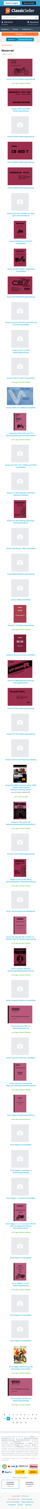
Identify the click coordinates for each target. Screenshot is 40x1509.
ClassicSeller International (29, 1484)
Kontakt (20, 1505)
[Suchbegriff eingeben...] (36, 17)
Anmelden (5, 24)
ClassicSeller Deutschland (10, 1484)
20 (17, 1422)
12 (12, 1419)
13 (16, 1419)
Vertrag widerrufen (13, 1499)
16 (27, 1419)
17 (31, 1419)
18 (35, 1419)
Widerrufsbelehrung (27, 1502)
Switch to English (12, 3)
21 (21, 1422)
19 (13, 1422)
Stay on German (29, 3)
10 (5, 1419)
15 (24, 1419)
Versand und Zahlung (13, 1502)
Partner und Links (27, 1499)
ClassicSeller (20, 11)
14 (20, 1419)
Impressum (28, 1505)
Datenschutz (12, 1505)
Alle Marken (19, 34)
